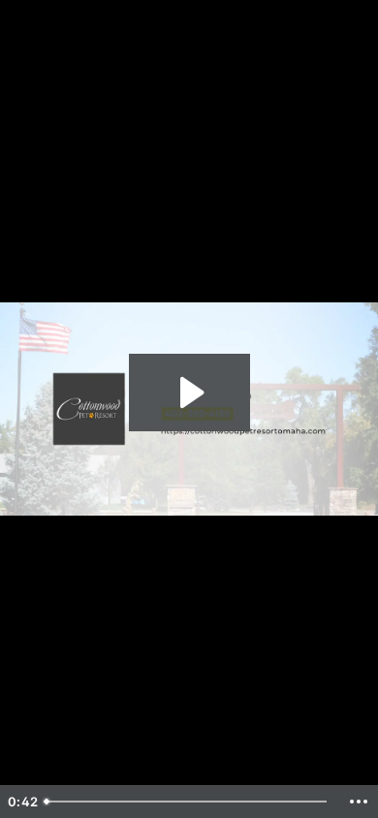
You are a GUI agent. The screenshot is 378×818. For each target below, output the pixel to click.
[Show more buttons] (358, 801)
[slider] (188, 801)
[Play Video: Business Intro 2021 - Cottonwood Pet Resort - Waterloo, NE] (189, 392)
